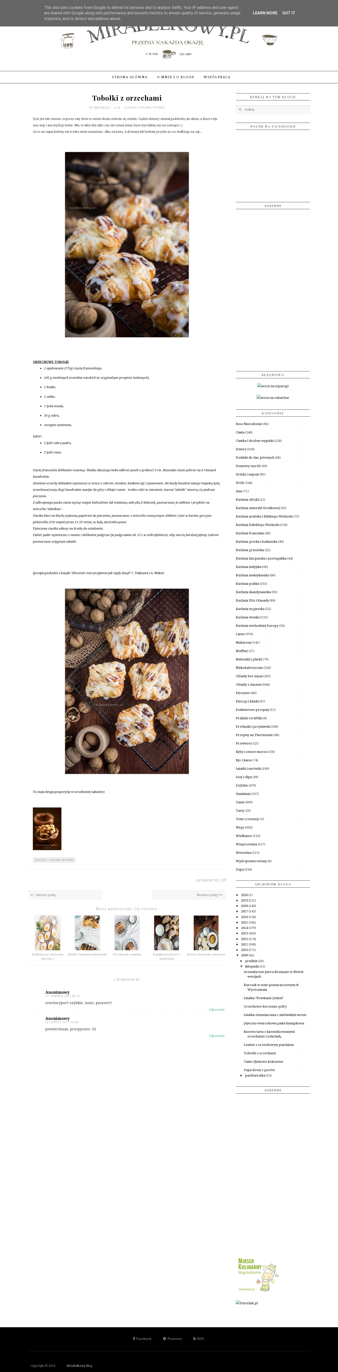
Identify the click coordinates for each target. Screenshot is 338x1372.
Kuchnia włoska (248, 617)
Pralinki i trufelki (249, 718)
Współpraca (217, 77)
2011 (245, 944)
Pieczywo (243, 693)
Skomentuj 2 (208, 880)
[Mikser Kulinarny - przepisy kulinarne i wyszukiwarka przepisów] (258, 1291)
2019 (245, 900)
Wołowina (243, 853)
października (255, 1075)
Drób (240, 483)
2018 (245, 906)
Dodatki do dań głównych (255, 457)
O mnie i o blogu (175, 77)
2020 (245, 895)
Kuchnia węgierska (250, 609)
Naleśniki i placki (249, 659)
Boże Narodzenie (249, 424)
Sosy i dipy (244, 777)
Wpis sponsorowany (251, 861)
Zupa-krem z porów (259, 1070)
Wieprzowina (246, 844)
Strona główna (130, 77)
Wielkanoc (244, 836)
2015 (245, 922)
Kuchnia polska (247, 583)
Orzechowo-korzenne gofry (265, 1006)
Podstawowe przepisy (252, 710)
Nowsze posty (208, 895)
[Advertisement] (273, 288)
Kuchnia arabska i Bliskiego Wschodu (264, 516)
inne (239, 491)
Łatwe (240, 634)
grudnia (251, 961)
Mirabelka (103, 107)
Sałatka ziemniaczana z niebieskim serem (275, 1015)
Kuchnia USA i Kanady (252, 600)
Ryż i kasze (244, 760)
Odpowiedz (217, 1010)
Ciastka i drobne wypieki (144, 107)
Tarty (240, 810)
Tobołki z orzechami (260, 1053)
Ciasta (240, 432)
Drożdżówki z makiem (127, 954)
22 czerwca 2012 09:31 (62, 996)
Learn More (265, 13)
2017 (245, 911)
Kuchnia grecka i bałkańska (256, 541)
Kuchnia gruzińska (250, 550)
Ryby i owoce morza (251, 752)
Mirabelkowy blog (74, 1366)
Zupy (240, 869)
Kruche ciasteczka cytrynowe (206, 954)
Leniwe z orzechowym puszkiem (269, 1045)
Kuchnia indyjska (249, 567)
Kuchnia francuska (250, 533)
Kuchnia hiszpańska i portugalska (261, 558)
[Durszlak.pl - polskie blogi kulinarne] (247, 1303)
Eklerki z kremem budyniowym (87, 954)
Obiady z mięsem (249, 684)
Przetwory (244, 743)
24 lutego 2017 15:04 (61, 1022)
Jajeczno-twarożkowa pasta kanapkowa (274, 1023)
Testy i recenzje (247, 819)
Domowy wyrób (248, 466)
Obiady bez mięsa (249, 676)
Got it (288, 13)
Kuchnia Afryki (247, 499)
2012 (245, 939)
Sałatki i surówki (248, 768)
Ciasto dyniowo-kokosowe (263, 1061)
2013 (245, 933)
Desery (241, 449)
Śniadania (243, 794)
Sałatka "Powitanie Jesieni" (264, 998)
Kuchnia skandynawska (253, 592)
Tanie (240, 802)
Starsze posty (45, 895)
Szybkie (242, 785)
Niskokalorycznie (249, 668)
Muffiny (242, 651)
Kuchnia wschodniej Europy (257, 626)
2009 (245, 955)
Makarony (244, 642)
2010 (245, 950)
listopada (252, 966)
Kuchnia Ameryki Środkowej (258, 508)
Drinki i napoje (247, 474)
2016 (245, 917)
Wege (240, 827)
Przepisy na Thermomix (254, 735)
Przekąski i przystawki (253, 726)
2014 (245, 928)
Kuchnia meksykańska (252, 575)
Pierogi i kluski (247, 701)
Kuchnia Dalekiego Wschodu (257, 525)
